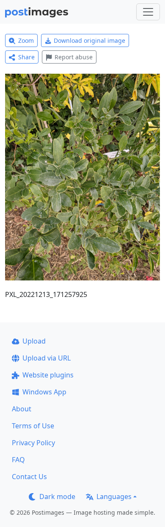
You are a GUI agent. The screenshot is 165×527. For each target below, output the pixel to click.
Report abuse (74, 57)
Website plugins (48, 375)
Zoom (26, 40)
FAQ (18, 459)
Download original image (89, 40)
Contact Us (29, 476)
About (21, 408)
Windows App (44, 392)
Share (26, 57)
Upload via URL (46, 358)
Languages (114, 496)
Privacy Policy (33, 442)
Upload (34, 341)
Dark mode (57, 496)
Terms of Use (33, 425)
